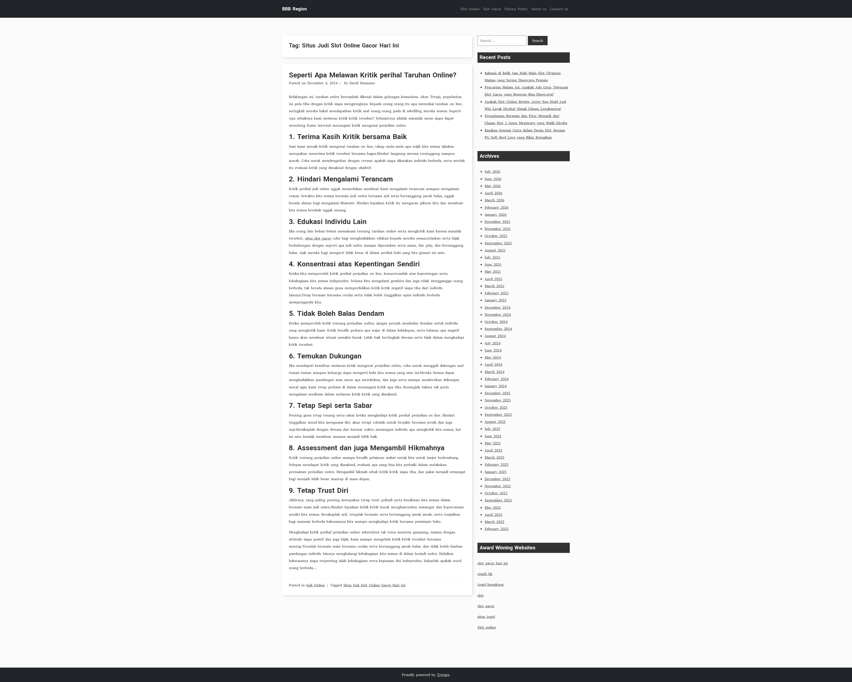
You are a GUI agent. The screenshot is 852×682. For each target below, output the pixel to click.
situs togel (486, 616)
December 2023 (497, 393)
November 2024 (498, 314)
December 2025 (497, 221)
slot (480, 595)
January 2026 (496, 214)
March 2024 (494, 371)
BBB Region (294, 9)
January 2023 (496, 471)
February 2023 (497, 464)
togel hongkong (490, 584)
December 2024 (497, 307)
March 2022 (494, 521)
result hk (484, 573)
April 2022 (493, 514)
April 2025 (493, 278)
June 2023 (493, 436)
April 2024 (493, 364)
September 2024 (498, 328)
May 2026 (493, 185)
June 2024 (493, 350)
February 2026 (497, 207)
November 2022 (498, 485)
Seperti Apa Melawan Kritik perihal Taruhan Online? (372, 75)
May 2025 (493, 271)
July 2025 (492, 257)
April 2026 (493, 193)
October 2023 (496, 407)
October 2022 (496, 493)
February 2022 (497, 528)
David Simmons (362, 83)
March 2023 (494, 457)
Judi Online (315, 585)
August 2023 (495, 421)
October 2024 (496, 321)
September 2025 (498, 243)
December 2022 (497, 478)
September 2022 (498, 500)
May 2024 (493, 357)
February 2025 (497, 293)
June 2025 (493, 264)
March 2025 (494, 285)
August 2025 (495, 250)
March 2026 (494, 200)
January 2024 (496, 385)
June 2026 (493, 178)
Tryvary (443, 674)
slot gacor (485, 605)
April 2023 (493, 450)
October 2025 (496, 235)
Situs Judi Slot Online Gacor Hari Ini (374, 585)
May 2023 (493, 443)
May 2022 (493, 507)
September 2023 (498, 414)
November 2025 (498, 228)
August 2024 (495, 335)
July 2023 (492, 428)
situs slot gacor (318, 238)
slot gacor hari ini (492, 563)
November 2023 (498, 400)
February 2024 (497, 378)
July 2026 (492, 171)
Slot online (486, 627)
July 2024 (492, 343)
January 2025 (496, 300)
